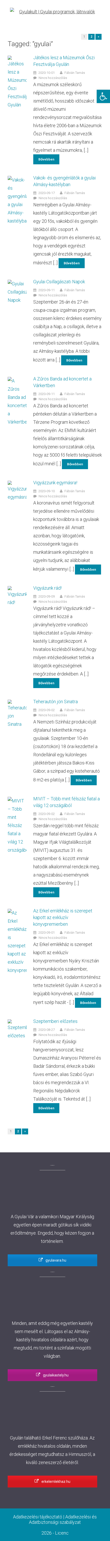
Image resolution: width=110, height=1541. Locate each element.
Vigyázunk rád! (47, 588)
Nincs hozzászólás (53, 78)
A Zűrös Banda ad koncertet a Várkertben (62, 382)
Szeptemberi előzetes (55, 1021)
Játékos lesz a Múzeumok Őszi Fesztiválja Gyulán (64, 61)
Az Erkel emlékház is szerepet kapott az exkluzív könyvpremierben (62, 917)
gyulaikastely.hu (55, 1375)
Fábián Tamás (74, 73)
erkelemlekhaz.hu (55, 1481)
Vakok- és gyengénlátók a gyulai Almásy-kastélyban (64, 181)
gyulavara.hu (55, 1260)
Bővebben (46, 159)
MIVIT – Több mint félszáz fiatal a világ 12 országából (66, 802)
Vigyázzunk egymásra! (55, 482)
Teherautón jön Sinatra (55, 701)
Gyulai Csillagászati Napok (59, 281)
